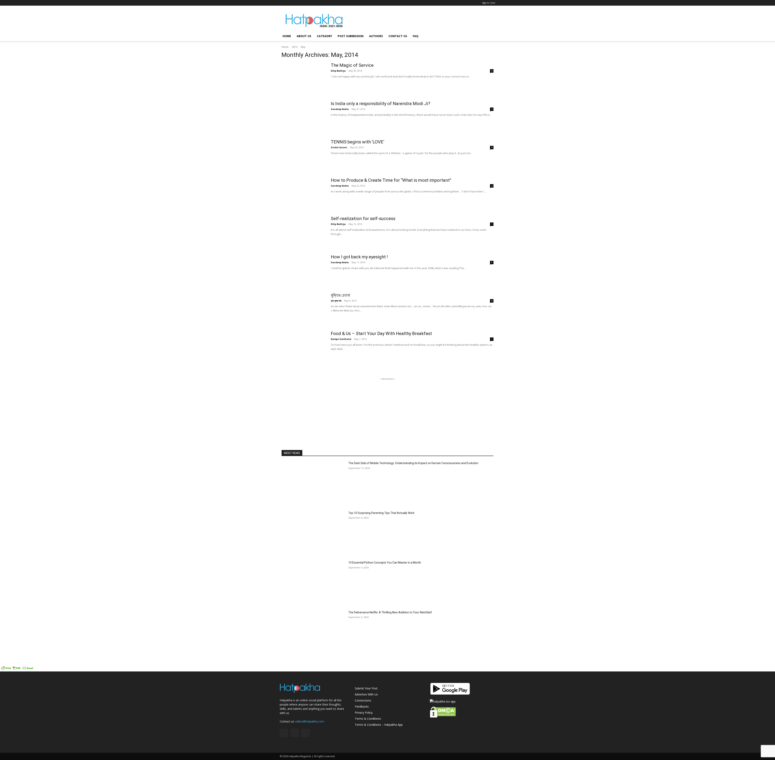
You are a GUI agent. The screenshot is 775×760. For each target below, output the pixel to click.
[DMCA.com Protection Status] (443, 716)
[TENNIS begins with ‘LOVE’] (304, 154)
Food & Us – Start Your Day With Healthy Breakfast (381, 333)
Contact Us (398, 36)
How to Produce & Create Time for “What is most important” (391, 180)
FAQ (415, 36)
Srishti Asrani (339, 147)
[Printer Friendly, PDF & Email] (17, 669)
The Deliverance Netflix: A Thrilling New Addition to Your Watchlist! (390, 612)
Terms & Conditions (368, 718)
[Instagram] (289, 3)
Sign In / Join (488, 2)
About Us (304, 36)
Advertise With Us (366, 694)
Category (324, 36)
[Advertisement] (421, 20)
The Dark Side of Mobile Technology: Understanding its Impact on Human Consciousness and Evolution (413, 463)
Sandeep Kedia (340, 109)
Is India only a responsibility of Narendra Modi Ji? (380, 103)
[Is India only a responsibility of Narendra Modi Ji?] (304, 116)
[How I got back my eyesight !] (304, 269)
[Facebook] (283, 3)
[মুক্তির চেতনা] (304, 307)
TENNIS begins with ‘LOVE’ (357, 141)
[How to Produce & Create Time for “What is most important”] (304, 192)
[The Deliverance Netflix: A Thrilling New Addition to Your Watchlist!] (313, 633)
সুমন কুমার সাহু (336, 300)
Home (287, 36)
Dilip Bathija (338, 70)
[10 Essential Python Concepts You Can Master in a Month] (313, 583)
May (303, 47)
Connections (363, 700)
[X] (296, 3)
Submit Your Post (366, 688)
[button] (490, 36)
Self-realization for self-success (363, 218)
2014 (294, 47)
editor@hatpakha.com (309, 721)
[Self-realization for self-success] (304, 231)
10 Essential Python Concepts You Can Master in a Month (384, 562)
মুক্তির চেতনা (340, 295)
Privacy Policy (364, 712)
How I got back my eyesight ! (359, 256)
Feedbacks (362, 706)
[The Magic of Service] (304, 78)
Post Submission (350, 36)
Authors (376, 36)
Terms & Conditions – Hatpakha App (379, 725)
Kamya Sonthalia (341, 338)
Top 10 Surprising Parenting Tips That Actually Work (381, 513)
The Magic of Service (352, 65)
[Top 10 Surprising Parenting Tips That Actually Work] (313, 533)
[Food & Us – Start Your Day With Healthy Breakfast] (304, 346)
